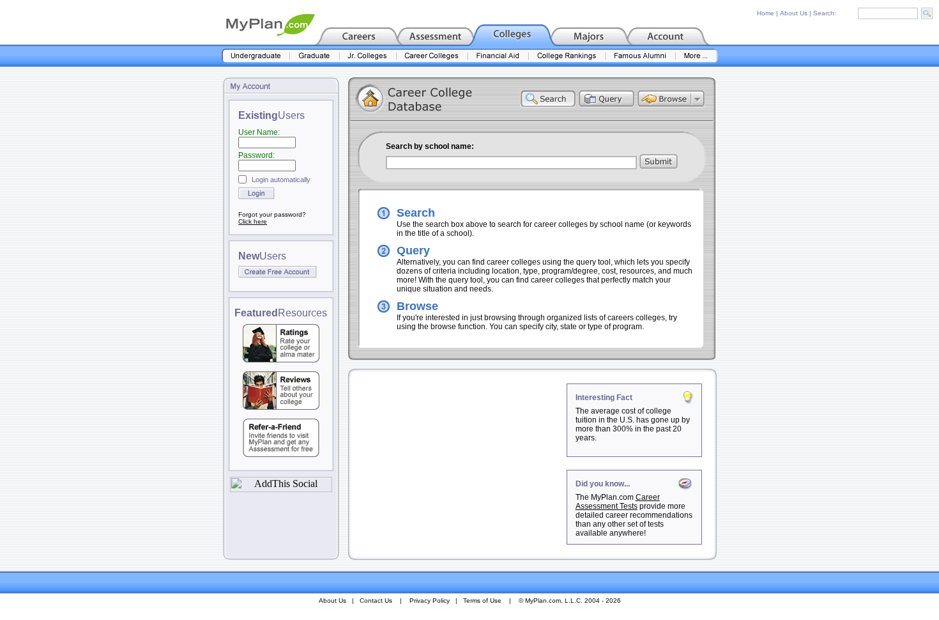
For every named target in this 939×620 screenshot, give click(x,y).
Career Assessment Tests (618, 502)
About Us (793, 13)
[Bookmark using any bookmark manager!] (281, 488)
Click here (252, 221)
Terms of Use (482, 600)
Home (765, 13)
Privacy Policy (429, 600)
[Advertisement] (458, 463)
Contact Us (376, 600)
